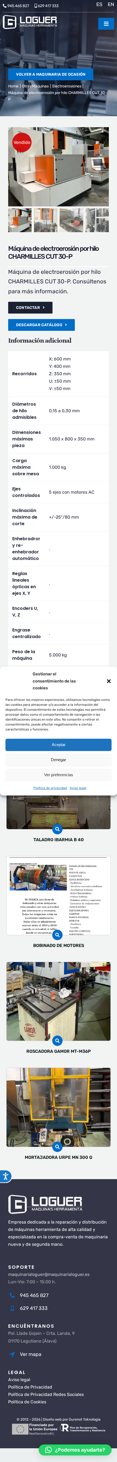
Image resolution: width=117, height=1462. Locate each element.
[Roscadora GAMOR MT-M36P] (59, 965)
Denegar (58, 759)
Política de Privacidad (30, 1387)
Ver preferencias (58, 774)
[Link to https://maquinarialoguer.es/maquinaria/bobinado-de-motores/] (57, 935)
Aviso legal (78, 788)
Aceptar (59, 744)
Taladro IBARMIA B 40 (58, 839)
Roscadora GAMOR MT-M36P (58, 1051)
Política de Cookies (27, 1401)
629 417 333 (48, 6)
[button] (109, 681)
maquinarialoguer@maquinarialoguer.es (49, 1274)
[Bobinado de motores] (59, 860)
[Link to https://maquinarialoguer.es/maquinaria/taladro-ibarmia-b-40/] (57, 829)
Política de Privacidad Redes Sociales (46, 1394)
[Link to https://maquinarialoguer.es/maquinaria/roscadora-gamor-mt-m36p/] (57, 1041)
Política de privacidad (50, 788)
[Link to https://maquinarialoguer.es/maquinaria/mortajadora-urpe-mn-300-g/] (57, 1147)
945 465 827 (18, 6)
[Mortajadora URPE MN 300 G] (59, 1071)
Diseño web (52, 1419)
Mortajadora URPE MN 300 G (58, 1157)
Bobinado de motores (58, 945)
